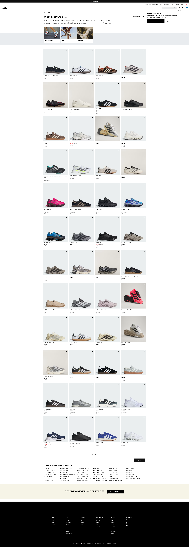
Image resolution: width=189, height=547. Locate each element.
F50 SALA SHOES (73, 409)
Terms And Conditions (106, 543)
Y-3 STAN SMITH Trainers (75, 109)
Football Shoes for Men (66, 468)
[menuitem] (53, 8)
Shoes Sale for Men (98, 474)
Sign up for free (114, 491)
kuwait (83, 543)
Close (168, 21)
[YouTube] (127, 525)
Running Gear (63, 478)
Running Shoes (64, 472)
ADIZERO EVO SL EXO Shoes (101, 142)
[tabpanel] (94, 257)
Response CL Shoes (74, 142)
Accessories (53, 524)
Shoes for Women (113, 474)
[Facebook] (126, 520)
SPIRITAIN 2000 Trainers (75, 276)
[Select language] (186, 4)
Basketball (68, 526)
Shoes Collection (113, 470)
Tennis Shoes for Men (82, 474)
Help (112, 520)
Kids (82, 524)
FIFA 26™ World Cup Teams (100, 480)
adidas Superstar (130, 470)
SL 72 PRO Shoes (99, 409)
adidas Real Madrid (49, 472)
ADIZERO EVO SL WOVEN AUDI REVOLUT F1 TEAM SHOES (132, 76)
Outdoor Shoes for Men (82, 480)
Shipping (112, 522)
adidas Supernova (64, 476)
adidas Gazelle (129, 472)
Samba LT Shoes (73, 342)
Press (97, 524)
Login (182, 4)
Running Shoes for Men (83, 468)
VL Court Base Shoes (48, 409)
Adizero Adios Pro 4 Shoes (75, 175)
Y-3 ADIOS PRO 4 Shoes (48, 376)
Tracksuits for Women (82, 476)
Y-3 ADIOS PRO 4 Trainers (101, 276)
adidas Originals (130, 468)
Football (67, 520)
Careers (97, 522)
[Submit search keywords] (175, 8)
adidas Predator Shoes (50, 474)
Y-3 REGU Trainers (125, 176)
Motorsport (68, 522)
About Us (98, 520)
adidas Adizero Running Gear (67, 474)
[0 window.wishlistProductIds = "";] (182, 8)
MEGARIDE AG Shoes (125, 142)
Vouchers (113, 529)
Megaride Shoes (99, 209)
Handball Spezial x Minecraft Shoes (129, 276)
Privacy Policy (98, 543)
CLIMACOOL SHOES (73, 242)
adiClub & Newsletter (115, 526)
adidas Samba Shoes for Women (133, 478)
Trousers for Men (113, 478)
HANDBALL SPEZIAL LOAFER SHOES (51, 75)
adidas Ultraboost (64, 470)
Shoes (49, 12)
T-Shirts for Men (113, 472)
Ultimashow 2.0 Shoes (126, 409)
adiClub (97, 529)
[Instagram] (126, 522)
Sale (82, 526)
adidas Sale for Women (99, 472)
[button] (53, 8)
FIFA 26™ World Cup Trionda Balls (100, 478)
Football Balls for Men (49, 470)
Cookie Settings (90, 543)
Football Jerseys (48, 476)
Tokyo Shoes (98, 108)
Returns (112, 524)
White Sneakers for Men (115, 480)
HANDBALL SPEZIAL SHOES (75, 209)
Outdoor (67, 529)
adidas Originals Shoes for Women (133, 476)
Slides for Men (113, 476)
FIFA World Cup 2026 (98, 476)
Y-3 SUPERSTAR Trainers (126, 109)
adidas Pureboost (64, 480)
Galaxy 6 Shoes (99, 242)
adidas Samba (47, 468)
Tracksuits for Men (81, 472)
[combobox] (169, 8)
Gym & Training (69, 533)
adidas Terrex (96, 468)
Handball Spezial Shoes (49, 142)
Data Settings (76, 543)
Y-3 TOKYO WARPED (48, 109)
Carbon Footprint (99, 526)
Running (67, 524)
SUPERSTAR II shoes (125, 342)
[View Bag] (186, 8)
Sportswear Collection (82, 470)
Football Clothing (48, 480)
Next (139, 460)
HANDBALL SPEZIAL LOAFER (49, 309)
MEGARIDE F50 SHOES (48, 242)
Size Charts (113, 531)
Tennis (67, 531)
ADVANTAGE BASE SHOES (75, 443)
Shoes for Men (113, 468)
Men (45, 12)
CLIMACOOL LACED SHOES (126, 242)
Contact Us (113, 533)
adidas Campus (130, 474)
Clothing (52, 522)
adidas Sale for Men (98, 470)
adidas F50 (46, 478)
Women (82, 522)
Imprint (114, 543)
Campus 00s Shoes (100, 442)
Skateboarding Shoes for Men (84, 478)
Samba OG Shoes (73, 75)
